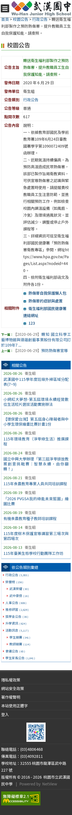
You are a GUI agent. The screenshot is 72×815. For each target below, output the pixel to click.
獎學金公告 (16, 616)
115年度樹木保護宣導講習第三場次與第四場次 (36, 536)
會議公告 (15, 651)
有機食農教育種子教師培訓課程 (30, 518)
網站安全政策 (12, 688)
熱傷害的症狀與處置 (45, 301)
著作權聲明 (10, 697)
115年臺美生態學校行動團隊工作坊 (33, 553)
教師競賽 (19, 644)
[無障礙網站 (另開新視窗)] (36, 798)
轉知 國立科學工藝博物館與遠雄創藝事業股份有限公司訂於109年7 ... (36, 339)
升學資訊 (15, 623)
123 (31, 323)
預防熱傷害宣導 (40, 350)
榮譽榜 (14, 581)
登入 (5, 714)
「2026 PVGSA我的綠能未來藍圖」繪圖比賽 (36, 501)
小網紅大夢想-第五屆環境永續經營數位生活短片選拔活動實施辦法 (36, 401)
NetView (49, 784)
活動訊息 (16, 630)
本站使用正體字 (14, 705)
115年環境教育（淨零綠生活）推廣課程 (36, 441)
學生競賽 (19, 637)
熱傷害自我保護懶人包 (47, 293)
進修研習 (16, 609)
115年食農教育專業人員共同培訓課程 (35, 483)
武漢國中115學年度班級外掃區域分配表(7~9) (36, 381)
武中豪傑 (19, 595)
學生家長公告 (20, 657)
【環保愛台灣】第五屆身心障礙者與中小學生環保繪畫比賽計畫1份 (36, 421)
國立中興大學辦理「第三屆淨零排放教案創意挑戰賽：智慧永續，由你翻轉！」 (36, 464)
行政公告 (16, 574)
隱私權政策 (10, 680)
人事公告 (15, 602)
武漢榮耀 (19, 588)
